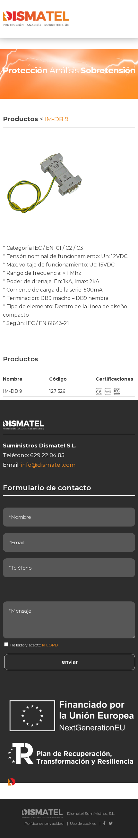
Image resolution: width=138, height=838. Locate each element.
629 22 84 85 (47, 455)
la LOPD (50, 645)
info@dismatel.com (48, 465)
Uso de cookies (83, 823)
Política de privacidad (44, 823)
